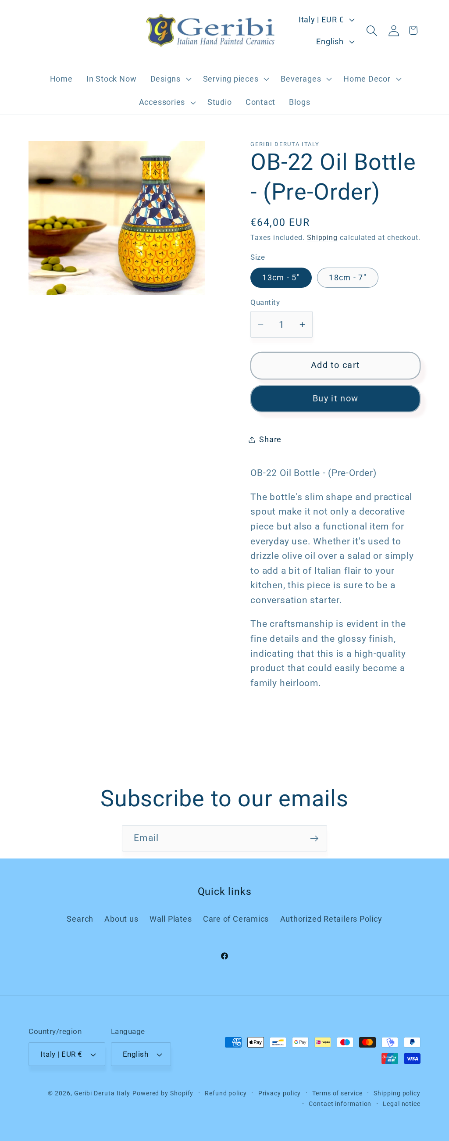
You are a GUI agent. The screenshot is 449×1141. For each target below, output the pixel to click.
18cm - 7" (348, 277)
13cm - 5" (281, 277)
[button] (169, 79)
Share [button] (270, 439)
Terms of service (337, 1093)
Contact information (340, 1103)
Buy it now (335, 398)
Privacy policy (279, 1093)
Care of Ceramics (236, 918)
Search (80, 918)
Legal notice (401, 1103)
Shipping (322, 238)
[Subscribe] (314, 838)
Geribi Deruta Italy (102, 1093)
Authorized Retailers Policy (331, 918)
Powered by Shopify (162, 1093)
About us (121, 918)
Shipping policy (397, 1093)
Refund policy (226, 1093)
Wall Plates (171, 918)
